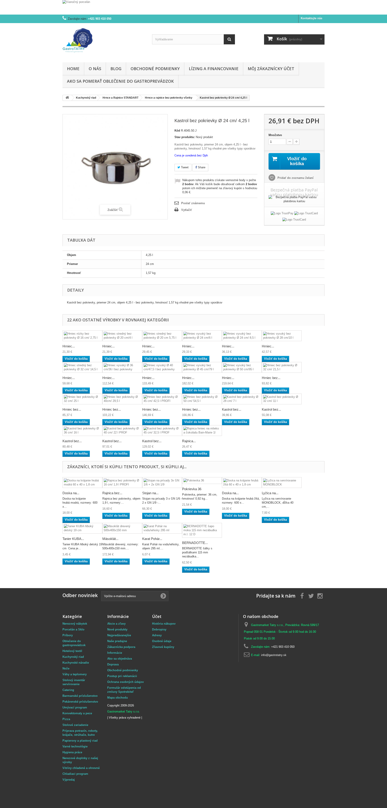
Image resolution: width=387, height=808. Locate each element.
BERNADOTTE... (195, 543)
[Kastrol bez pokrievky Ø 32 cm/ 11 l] (282, 399)
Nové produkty (117, 629)
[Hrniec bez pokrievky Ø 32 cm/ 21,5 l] (282, 367)
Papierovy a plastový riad (80, 740)
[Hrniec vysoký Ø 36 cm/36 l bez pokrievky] (122, 367)
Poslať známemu (193, 203)
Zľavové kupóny (163, 647)
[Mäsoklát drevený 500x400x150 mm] (122, 528)
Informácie (114, 652)
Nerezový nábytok (74, 623)
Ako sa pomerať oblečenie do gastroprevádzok (120, 81)
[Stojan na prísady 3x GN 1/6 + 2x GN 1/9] (162, 482)
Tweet (184, 167)
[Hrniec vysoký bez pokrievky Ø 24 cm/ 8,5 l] (242, 335)
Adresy (157, 635)
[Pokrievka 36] (202, 480)
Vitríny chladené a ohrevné (81, 768)
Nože (65, 668)
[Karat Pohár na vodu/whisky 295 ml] (162, 528)
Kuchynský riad (73, 657)
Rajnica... (189, 441)
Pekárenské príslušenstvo (80, 701)
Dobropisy (159, 629)
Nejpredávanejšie (119, 635)
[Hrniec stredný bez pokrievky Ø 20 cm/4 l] (122, 335)
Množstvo (275, 135)
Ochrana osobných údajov (125, 682)
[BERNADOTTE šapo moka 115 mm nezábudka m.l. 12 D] (202, 530)
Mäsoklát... (110, 539)
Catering (68, 690)
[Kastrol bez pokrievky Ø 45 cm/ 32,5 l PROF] (162, 430)
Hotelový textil (72, 651)
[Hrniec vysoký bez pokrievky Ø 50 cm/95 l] (242, 367)
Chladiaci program (75, 774)
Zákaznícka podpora (121, 647)
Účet (156, 616)
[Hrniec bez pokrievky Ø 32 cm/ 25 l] (82, 399)
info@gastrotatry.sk (273, 655)
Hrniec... (68, 346)
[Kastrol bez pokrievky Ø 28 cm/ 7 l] (242, 399)
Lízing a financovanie (214, 68)
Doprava (113, 664)
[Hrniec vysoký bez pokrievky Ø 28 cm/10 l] (282, 335)
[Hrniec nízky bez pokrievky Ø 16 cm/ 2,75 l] (82, 335)
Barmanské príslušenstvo (80, 696)
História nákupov (164, 623)
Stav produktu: (184, 137)
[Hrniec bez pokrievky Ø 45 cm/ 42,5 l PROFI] (162, 399)
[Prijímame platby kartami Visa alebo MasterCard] (306, 214)
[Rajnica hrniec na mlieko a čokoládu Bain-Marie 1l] (202, 430)
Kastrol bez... (231, 409)
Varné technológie (75, 746)
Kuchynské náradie (75, 662)
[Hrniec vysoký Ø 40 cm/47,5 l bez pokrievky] (162, 367)
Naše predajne (117, 641)
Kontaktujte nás (311, 18)
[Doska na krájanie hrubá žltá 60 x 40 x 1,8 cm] (242, 482)
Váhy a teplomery (74, 674)
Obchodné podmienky (155, 68)
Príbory (67, 635)
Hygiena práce (72, 752)
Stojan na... (150, 493)
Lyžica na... (270, 493)
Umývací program (74, 707)
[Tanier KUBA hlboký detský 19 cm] (82, 528)
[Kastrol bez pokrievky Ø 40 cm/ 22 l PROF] (122, 430)
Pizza (66, 719)
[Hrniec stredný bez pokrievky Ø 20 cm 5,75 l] (162, 335)
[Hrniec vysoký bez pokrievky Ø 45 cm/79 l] (202, 367)
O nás (95, 68)
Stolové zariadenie (75, 725)
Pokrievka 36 (191, 489)
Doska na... (70, 493)
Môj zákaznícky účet (271, 68)
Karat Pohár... (152, 539)
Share (201, 167)
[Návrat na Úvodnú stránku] (67, 98)
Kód (177, 130)
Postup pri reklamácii (122, 676)
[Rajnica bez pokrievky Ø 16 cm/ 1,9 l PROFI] (122, 482)
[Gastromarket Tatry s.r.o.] (103, 41)
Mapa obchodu (117, 697)
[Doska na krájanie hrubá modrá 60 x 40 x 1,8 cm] (82, 482)
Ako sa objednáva (119, 658)
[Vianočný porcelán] (193, 7)
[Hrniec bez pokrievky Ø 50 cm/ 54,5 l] (202, 399)
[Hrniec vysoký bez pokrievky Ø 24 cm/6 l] (202, 335)
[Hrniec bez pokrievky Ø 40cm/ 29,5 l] (122, 399)
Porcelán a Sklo (73, 629)
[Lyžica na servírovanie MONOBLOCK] (282, 482)
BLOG (115, 68)
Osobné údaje (161, 641)
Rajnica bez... (112, 493)
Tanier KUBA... (73, 539)
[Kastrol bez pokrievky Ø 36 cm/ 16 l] (82, 430)
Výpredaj (68, 779)
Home (73, 68)
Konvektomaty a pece (77, 713)
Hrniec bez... (271, 378)
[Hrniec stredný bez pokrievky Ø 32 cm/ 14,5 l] (82, 367)
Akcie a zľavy (116, 623)
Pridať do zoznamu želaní (295, 178)
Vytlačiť (186, 210)
